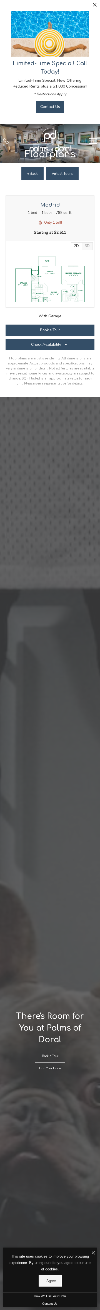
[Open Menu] (93, 141)
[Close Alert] (94, 6)
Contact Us (50, 1303)
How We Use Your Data (50, 1296)
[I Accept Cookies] (93, 1253)
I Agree (50, 1281)
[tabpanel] (50, 279)
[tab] (87, 246)
